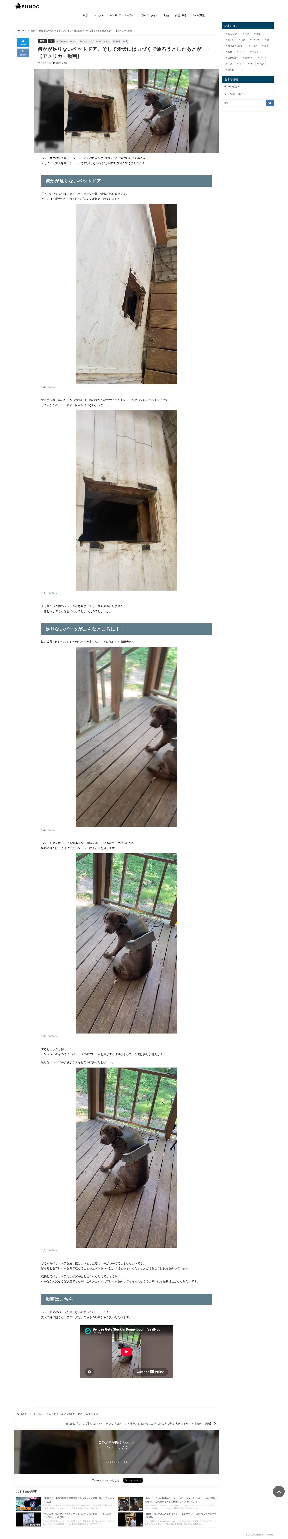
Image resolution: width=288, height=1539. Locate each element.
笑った (255, 52)
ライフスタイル (150, 15)
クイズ (254, 46)
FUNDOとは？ (232, 86)
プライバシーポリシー (236, 94)
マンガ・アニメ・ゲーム (123, 15)
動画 (118, 41)
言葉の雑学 (233, 58)
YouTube (52, 387)
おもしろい (233, 34)
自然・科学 (181, 15)
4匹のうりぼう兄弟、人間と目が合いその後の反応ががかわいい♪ (59, 1414)
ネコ (241, 64)
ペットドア (104, 41)
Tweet (23, 45)
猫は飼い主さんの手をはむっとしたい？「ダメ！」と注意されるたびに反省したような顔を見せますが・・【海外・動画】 (139, 1423)
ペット (242, 52)
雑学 (85, 15)
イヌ (75, 41)
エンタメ (99, 15)
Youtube (63, 41)
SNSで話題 (199, 15)
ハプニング (88, 41)
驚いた (231, 70)
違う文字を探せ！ (236, 46)
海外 (230, 52)
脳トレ (231, 40)
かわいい (249, 58)
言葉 (243, 40)
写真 (247, 34)
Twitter (263, 58)
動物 (166, 15)
